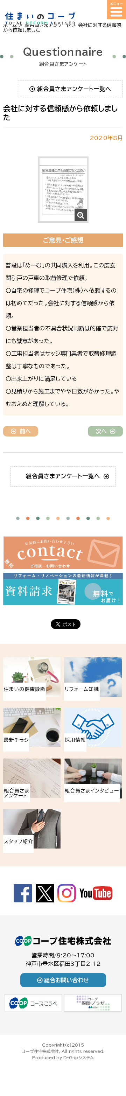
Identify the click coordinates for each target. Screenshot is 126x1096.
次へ (101, 431)
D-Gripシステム (78, 1057)
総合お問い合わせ (66, 980)
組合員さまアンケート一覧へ (74, 89)
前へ (25, 431)
